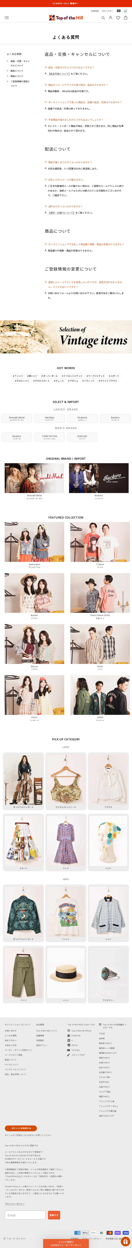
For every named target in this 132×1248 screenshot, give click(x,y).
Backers (115, 418)
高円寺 (102, 1038)
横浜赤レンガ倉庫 (106, 1048)
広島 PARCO (104, 1086)
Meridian (49, 418)
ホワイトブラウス (108, 380)
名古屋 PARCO (105, 1072)
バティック (89, 380)
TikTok (74, 1045)
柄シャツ (33, 376)
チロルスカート (42, 380)
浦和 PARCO (104, 1057)
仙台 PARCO (104, 1067)
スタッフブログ (78, 1055)
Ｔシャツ (19, 376)
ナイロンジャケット (73, 376)
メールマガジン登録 (13, 1055)
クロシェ (74, 380)
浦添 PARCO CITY (106, 1116)
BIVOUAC (82, 437)
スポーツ (115, 376)
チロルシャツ (23, 380)
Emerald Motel (17, 418)
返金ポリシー (42, 1045)
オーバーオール (50, 376)
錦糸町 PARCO (105, 1043)
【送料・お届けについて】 (61, 212)
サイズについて (11, 1064)
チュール (60, 380)
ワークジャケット (96, 376)
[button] (66, 1243)
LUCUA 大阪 (104, 1077)
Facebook (75, 1035)
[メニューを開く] (7, 17)
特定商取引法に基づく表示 (117, 1238)
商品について (17, 76)
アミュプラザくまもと (108, 1106)
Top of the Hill (16, 1238)
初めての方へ (107, 11)
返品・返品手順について (15, 1074)
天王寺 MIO (104, 1082)
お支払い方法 (10, 1045)
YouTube (75, 1050)
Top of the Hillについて (46, 1030)
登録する (54, 1215)
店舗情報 (95, 11)
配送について (17, 70)
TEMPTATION (49, 437)
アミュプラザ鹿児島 (107, 1111)
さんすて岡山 (105, 1091)
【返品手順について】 (59, 73)
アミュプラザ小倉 (106, 1101)
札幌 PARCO (104, 1062)
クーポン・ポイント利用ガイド (18, 1050)
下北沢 (102, 1033)
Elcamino (82, 418)
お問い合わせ (10, 1030)
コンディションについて (15, 1069)
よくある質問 (10, 1035)
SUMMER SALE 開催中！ (66, 3)
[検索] (103, 17)
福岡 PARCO (104, 1096)
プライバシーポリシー (15, 1204)
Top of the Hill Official (81, 1030)
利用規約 (40, 1040)
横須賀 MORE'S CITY (108, 1053)
